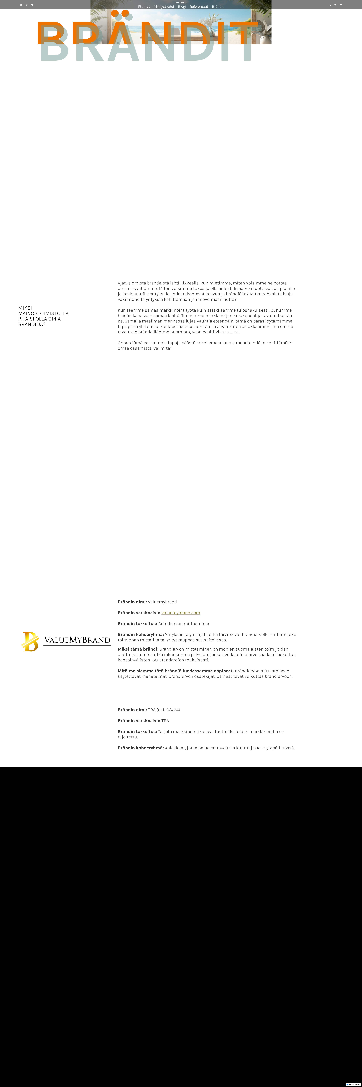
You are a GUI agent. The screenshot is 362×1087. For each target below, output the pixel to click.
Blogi (182, 6)
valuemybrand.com (180, 612)
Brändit (218, 6)
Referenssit (199, 6)
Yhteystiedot (164, 6)
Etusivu (144, 6)
